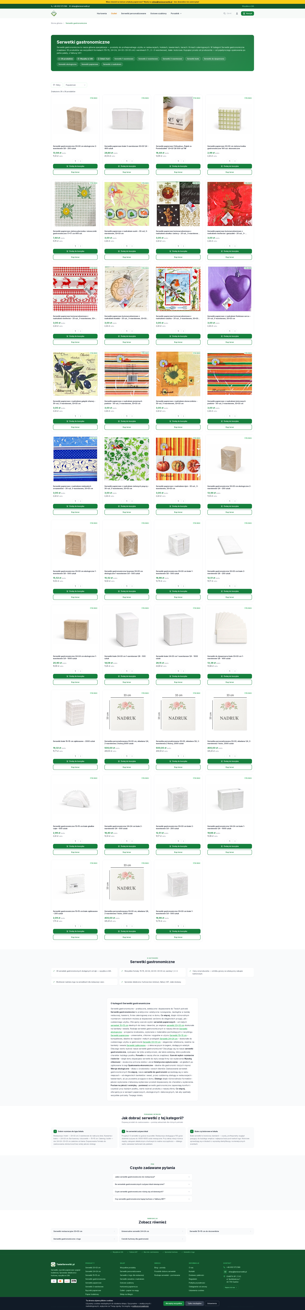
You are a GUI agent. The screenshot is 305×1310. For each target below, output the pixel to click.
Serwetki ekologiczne (67, 64)
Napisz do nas (230, 1287)
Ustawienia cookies (196, 1290)
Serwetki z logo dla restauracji (132, 1275)
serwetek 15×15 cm (119, 1025)
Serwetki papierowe (89, 64)
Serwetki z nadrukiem (112, 64)
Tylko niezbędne (194, 1303)
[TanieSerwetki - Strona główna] (54, 13)
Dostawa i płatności (196, 1275)
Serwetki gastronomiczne (95, 1279)
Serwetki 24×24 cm (169, 1038)
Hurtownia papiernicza (129, 1287)
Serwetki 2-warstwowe (148, 59)
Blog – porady (159, 1268)
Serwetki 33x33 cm (92, 1268)
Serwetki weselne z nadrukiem (132, 1279)
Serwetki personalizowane (133, 13)
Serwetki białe (193, 59)
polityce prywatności (140, 1306)
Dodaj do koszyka (76, 166)
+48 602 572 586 (233, 1267)
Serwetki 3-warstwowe (172, 59)
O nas (191, 1268)
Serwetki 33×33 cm (152, 1042)
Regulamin (193, 1279)
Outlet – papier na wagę (129, 1290)
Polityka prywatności (197, 1283)
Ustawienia (212, 1303)
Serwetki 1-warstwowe (123, 59)
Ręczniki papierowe (93, 1290)
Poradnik (175, 13)
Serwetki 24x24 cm (93, 1271)
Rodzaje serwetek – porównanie (167, 1275)
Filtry (58, 85)
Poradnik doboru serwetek (165, 1271)
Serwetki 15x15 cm (92, 1275)
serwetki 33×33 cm (175, 1025)
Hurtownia (102, 13)
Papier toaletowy (92, 1294)
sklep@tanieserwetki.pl (162, 2)
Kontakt (192, 1271)
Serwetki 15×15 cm (178, 1035)
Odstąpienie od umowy (198, 1287)
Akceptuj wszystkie (174, 1303)
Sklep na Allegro (126, 1294)
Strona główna (56, 23)
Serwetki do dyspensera (214, 59)
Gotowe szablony (158, 13)
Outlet (114, 13)
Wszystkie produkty (128, 1268)
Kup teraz (75, 172)
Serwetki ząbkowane (136, 1045)
